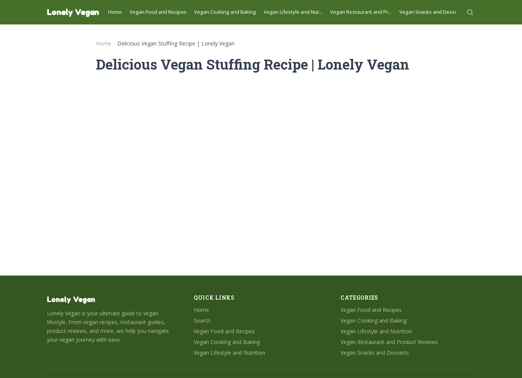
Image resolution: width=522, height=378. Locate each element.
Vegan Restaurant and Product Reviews (389, 342)
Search (202, 320)
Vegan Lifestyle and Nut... (293, 11)
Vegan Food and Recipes (158, 11)
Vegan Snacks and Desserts (431, 11)
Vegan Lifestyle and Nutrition (229, 352)
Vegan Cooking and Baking (225, 11)
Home (115, 11)
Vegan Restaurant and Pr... (361, 11)
